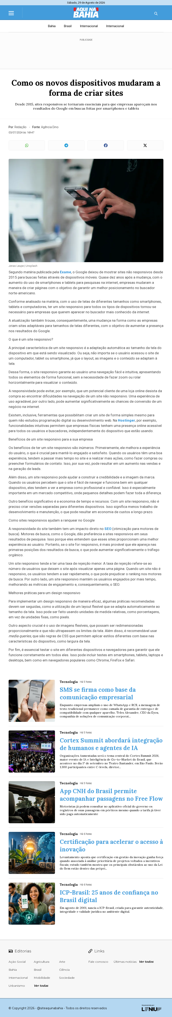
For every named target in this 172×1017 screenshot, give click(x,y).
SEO (107, 529)
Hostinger (126, 420)
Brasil (68, 26)
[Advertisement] (86, 51)
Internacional (89, 26)
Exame (65, 272)
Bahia (52, 26)
